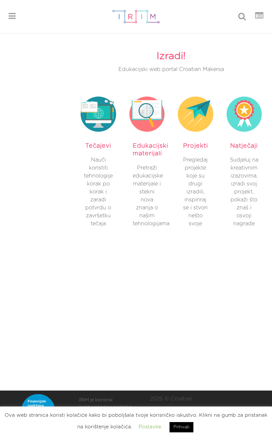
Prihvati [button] (181, 427)
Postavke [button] (150, 426)
